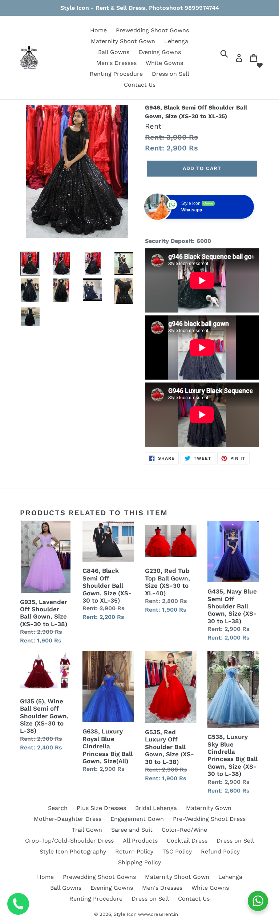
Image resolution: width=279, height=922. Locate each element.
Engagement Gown (137, 818)
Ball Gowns (113, 52)
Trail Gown (87, 829)
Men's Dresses (116, 62)
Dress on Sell (170, 73)
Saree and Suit (132, 829)
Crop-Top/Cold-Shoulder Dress (69, 840)
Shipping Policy (139, 862)
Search (58, 808)
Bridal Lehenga (156, 808)
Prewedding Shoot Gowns (152, 30)
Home (98, 30)
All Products (140, 840)
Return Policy (134, 851)
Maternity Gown (208, 808)
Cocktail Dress (187, 840)
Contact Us (139, 84)
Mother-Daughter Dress (67, 818)
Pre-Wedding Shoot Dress (209, 818)
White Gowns (164, 62)
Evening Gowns (159, 52)
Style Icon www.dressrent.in (146, 914)
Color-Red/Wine (184, 829)
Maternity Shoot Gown (123, 41)
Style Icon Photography (73, 851)
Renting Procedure (116, 73)
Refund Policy (220, 851)
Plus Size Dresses (101, 808)
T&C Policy (177, 851)
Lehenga (176, 41)
